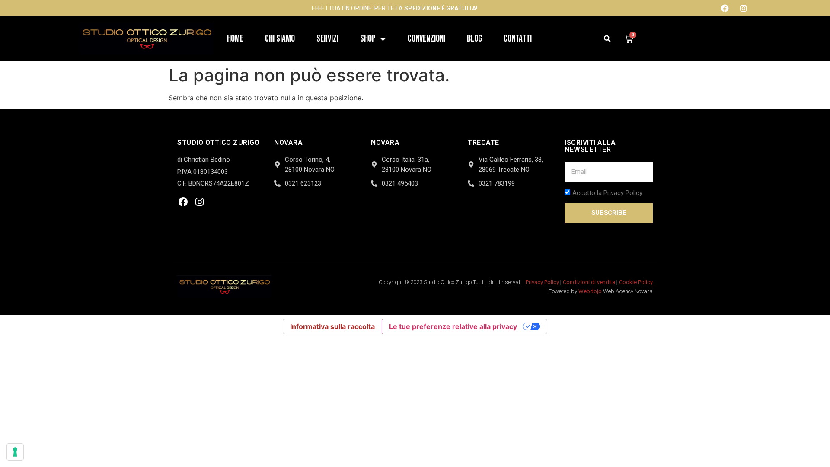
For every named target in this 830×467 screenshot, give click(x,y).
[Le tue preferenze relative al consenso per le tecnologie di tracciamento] (15, 452)
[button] (607, 39)
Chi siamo (280, 39)
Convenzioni (426, 39)
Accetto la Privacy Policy (607, 193)
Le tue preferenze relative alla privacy (453, 326)
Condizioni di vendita (589, 282)
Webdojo (590, 291)
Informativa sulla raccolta (332, 326)
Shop (368, 39)
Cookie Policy (636, 282)
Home (235, 39)
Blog (474, 39)
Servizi (327, 39)
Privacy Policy (542, 282)
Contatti (518, 39)
